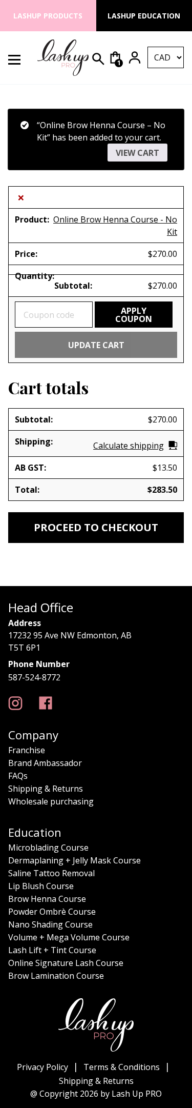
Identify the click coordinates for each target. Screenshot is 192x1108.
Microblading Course (48, 847)
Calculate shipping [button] (128, 445)
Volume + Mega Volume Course (69, 937)
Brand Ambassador (45, 763)
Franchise (26, 750)
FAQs (18, 775)
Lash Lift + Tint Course (52, 950)
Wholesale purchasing (51, 801)
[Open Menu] (20, 57)
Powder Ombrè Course (52, 911)
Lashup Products (47, 16)
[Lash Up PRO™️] (15, 703)
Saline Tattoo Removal (51, 873)
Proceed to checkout (96, 527)
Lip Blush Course (41, 886)
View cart (137, 152)
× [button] (21, 197)
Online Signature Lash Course (65, 963)
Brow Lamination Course (56, 975)
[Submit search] (98, 59)
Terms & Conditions (121, 1067)
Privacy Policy (42, 1067)
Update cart (96, 345)
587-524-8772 (34, 677)
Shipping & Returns (45, 788)
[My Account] (134, 57)
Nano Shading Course (50, 924)
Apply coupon (133, 315)
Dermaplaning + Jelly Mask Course (74, 860)
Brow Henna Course (47, 898)
